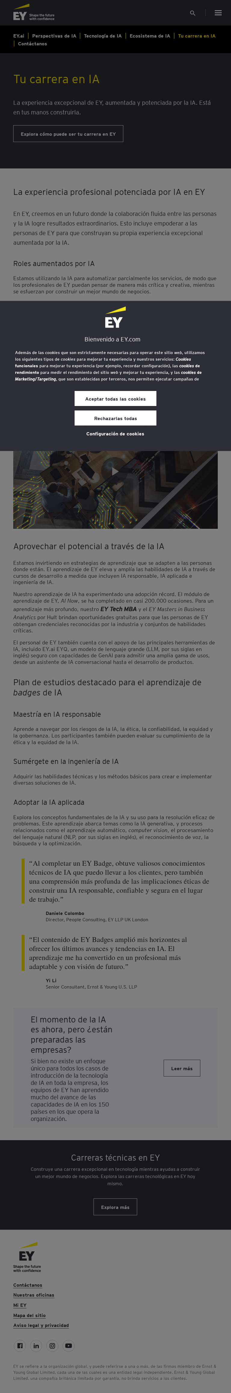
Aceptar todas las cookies (115, 398)
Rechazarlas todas (115, 418)
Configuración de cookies (115, 433)
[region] (115, 376)
